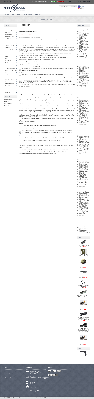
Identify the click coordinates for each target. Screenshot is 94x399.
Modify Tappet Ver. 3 (83, 65)
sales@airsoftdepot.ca (45, 377)
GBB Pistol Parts (8, 60)
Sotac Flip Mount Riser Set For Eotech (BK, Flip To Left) (84, 101)
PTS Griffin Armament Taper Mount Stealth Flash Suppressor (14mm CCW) (83, 318)
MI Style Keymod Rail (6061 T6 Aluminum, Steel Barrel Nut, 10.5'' (84, 111)
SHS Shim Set (81, 70)
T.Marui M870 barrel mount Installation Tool (83, 55)
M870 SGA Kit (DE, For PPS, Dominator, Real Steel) (83, 118)
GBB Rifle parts (8, 62)
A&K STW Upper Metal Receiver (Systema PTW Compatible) (84, 146)
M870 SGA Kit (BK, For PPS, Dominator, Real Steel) (83, 108)
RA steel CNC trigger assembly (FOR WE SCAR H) (84, 142)
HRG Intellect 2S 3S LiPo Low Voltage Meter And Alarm (83, 296)
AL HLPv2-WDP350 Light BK (83, 245)
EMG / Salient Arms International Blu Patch (83, 96)
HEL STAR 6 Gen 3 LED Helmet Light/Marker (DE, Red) (84, 89)
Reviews (79, 349)
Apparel (6, 40)
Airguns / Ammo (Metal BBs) (10, 30)
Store (13, 15)
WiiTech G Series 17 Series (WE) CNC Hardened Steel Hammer (84, 57)
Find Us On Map (33, 373)
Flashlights (7, 58)
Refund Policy (49, 19)
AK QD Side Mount (82, 189)
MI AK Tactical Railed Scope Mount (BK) (83, 206)
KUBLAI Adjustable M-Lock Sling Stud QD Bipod (84, 67)
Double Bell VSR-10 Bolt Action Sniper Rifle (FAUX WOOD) (84, 149)
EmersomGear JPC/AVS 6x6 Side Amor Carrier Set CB (84, 130)
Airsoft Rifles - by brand (9, 36)
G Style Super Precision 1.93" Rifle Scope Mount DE (84, 223)
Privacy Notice (7, 101)
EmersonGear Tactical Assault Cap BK (83, 172)
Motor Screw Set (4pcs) (83, 27)
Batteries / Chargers (9, 43)
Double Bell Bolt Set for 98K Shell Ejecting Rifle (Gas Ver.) (83, 208)
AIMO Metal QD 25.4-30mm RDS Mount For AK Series (84, 200)
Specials (79, 237)
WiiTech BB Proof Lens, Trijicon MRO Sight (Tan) (84, 47)
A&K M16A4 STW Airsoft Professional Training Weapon (84, 157)
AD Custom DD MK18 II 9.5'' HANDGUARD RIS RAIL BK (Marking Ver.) (83, 83)
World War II (7, 92)
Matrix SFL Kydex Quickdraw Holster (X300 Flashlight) (84, 80)
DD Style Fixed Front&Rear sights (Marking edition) (82, 174)
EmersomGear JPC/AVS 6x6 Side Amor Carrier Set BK (84, 98)
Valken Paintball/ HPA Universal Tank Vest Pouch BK (84, 195)
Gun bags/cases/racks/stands (10, 65)
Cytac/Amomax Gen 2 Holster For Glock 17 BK (84, 220)
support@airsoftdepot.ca (46, 378)
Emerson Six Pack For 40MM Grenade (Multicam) (83, 133)
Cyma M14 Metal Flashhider (82, 72)
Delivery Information (8, 377)
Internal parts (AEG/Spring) (10, 70)
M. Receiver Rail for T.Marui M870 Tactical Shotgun (83, 44)
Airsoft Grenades (8, 32)
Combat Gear (7, 51)
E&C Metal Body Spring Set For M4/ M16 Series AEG (83, 228)
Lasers (6, 72)
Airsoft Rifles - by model (9, 38)
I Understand (53, 1)
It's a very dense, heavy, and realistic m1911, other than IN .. (83, 357)
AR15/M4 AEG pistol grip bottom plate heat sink (84, 193)
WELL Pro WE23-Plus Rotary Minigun (83, 276)
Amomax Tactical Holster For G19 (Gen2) (84, 185)
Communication (8, 54)
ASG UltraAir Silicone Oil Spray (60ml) (84, 106)
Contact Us (6, 105)
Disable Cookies (60, 1)
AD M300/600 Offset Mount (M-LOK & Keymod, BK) (84, 162)
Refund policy (7, 373)
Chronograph (7, 47)
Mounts (6, 77)
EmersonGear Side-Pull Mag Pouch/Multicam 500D (83, 152)
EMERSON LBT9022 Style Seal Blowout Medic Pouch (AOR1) (84, 137)
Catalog (43, 19)
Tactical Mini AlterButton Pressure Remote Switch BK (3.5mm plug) (84, 167)
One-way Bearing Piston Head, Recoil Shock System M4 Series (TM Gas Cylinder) (84, 35)
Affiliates (6, 375)
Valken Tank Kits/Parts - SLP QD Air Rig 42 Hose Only (84, 182)
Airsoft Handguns (8, 34)
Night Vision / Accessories (10, 79)
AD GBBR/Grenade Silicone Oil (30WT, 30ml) (84, 216)
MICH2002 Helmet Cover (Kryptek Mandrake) (83, 265)
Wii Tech (6, 90)
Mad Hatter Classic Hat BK (84, 144)
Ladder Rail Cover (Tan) (84, 154)
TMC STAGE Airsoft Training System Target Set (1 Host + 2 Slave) (83, 187)
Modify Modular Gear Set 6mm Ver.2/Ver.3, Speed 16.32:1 (83, 307)
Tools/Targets (7, 87)
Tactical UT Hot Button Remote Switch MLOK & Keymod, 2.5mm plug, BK (84, 211)
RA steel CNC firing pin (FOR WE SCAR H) (83, 114)
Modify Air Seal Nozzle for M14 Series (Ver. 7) (84, 160)
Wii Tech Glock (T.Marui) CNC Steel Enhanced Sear (84, 63)
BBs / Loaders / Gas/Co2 (10, 45)
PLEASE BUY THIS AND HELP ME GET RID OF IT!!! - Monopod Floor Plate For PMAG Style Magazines (83, 330)
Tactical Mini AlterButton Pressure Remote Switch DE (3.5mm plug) (84, 203)
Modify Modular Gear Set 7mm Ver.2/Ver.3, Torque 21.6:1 (84, 93)
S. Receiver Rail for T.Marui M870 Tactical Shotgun (83, 41)
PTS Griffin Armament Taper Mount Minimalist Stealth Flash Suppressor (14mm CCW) (84, 77)
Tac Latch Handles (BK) (83, 135)
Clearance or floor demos (10, 49)
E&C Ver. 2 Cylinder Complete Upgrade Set (83, 165)
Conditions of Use (8, 103)
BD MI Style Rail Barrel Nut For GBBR (83, 218)
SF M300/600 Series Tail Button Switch (84, 69)
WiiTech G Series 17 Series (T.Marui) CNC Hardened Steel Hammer (84, 52)
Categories (19, 15)
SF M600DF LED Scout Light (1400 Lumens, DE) (84, 121)
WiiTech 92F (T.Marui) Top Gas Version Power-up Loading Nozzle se (84, 60)
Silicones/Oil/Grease (9, 85)
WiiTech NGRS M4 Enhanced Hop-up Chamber (82, 38)
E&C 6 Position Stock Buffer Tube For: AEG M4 (84, 116)
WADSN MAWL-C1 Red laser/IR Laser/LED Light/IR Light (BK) (83, 86)
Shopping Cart (80, 25)
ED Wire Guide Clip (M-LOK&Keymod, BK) (83, 127)
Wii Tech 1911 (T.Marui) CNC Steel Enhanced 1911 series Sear (83, 49)
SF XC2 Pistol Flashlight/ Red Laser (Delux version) (84, 30)
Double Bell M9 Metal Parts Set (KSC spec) (83, 286)
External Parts (7, 56)
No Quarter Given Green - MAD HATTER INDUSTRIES (83, 255)
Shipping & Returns (8, 99)
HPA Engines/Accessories (10, 68)
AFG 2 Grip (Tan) (82, 191)
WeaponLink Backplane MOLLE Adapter (83, 231)
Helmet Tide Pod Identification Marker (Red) (83, 177)
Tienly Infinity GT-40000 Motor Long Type (83, 226)
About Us (6, 371)
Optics (6, 81)
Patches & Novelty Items (9, 83)
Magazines (7, 74)
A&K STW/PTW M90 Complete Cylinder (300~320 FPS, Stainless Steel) (84, 124)
